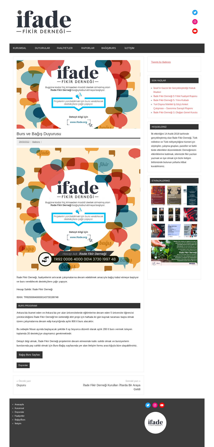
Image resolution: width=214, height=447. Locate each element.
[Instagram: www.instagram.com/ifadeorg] (155, 405)
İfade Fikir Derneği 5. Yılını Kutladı (171, 100)
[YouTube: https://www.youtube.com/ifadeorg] (195, 31)
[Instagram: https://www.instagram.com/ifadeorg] (195, 21)
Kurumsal (19, 48)
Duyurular (42, 48)
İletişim (129, 48)
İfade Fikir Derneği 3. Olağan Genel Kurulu (175, 112)
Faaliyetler (65, 48)
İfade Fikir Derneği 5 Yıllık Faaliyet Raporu (175, 96)
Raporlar (87, 48)
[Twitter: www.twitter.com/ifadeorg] (148, 405)
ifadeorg (36, 142)
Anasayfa (19, 404)
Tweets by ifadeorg (161, 62)
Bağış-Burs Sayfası (29, 354)
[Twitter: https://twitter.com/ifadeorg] (195, 12)
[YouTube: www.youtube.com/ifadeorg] (162, 405)
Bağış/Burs (108, 48)
